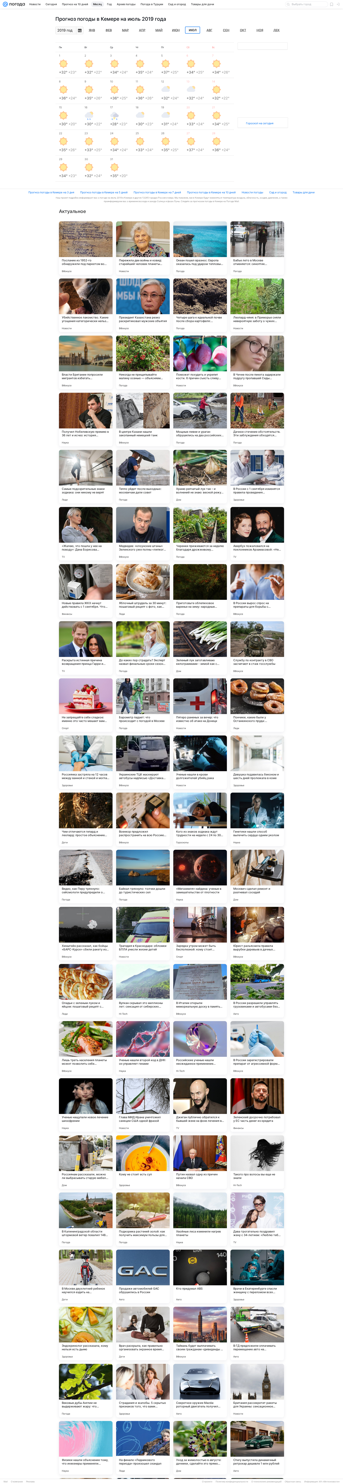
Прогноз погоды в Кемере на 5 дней (104, 192)
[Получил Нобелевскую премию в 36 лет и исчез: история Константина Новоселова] (86, 419)
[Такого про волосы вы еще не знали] (257, 1162)
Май (159, 30)
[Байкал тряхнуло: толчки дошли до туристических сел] (143, 876)
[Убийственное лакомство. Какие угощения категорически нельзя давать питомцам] (86, 305)
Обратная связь (293, 1481)
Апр (142, 30)
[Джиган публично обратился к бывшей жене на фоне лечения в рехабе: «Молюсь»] (200, 1105)
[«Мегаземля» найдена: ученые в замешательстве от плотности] (200, 876)
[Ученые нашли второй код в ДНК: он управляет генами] (143, 1048)
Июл (193, 30)
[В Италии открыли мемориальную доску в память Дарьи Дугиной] (200, 991)
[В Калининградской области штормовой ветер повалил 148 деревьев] (86, 1219)
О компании (17, 1481)
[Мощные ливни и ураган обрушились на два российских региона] (200, 419)
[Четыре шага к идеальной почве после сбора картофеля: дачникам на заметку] (200, 305)
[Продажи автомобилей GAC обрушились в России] (143, 1276)
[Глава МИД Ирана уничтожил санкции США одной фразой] (143, 1105)
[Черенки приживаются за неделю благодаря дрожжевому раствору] (200, 534)
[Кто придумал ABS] (200, 1276)
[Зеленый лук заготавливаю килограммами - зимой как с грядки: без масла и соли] (200, 648)
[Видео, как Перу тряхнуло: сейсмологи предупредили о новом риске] (86, 876)
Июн (176, 30)
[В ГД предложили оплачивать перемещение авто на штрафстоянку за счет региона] (257, 1333)
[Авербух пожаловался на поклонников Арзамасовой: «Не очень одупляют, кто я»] (257, 534)
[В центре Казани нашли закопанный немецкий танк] (143, 419)
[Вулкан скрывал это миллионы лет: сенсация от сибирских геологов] (143, 991)
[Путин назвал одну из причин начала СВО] (200, 1162)
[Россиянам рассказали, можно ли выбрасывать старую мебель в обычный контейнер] (86, 1162)
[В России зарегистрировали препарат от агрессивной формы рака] (257, 1048)
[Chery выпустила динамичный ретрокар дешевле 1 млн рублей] (257, 1448)
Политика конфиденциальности (232, 1481)
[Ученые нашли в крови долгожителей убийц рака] (200, 762)
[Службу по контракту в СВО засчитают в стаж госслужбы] (257, 648)
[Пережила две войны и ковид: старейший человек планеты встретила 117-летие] (143, 248)
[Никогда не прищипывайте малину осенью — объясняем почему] (143, 362)
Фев (109, 30)
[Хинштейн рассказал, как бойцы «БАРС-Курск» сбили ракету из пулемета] (86, 933)
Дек (277, 30)
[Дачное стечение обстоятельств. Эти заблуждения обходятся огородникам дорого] (257, 419)
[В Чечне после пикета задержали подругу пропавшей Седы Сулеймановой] (257, 362)
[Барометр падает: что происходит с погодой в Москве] (143, 705)
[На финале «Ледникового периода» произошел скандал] (143, 1448)
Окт (243, 30)
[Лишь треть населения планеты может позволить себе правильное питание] (86, 1048)
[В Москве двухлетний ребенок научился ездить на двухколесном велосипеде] (86, 1276)
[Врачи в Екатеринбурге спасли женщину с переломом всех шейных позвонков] (257, 1276)
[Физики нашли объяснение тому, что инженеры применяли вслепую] (86, 1448)
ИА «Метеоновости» (329, 1481)
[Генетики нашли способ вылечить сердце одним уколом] (257, 819)
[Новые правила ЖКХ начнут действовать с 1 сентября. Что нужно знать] (86, 591)
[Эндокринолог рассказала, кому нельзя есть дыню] (86, 1333)
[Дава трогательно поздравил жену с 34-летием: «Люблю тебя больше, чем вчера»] (257, 1219)
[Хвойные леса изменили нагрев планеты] (200, 1219)
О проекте (207, 1481)
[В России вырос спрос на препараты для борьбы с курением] (257, 591)
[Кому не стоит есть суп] (143, 1162)
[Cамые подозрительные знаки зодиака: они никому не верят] (86, 476)
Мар (125, 30)
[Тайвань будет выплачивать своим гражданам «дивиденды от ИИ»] (200, 1333)
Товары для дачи (304, 192)
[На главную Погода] (16, 4)
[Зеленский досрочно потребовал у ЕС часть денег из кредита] (257, 1105)
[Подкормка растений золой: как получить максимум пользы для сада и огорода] (143, 1219)
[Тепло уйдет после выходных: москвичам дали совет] (143, 476)
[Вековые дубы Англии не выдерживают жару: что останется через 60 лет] (86, 1390)
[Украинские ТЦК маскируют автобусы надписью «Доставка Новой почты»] (143, 762)
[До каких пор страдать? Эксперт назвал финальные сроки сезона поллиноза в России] (143, 648)
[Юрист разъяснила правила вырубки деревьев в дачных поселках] (257, 933)
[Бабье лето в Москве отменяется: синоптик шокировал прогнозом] (257, 248)
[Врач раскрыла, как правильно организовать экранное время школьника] (143, 1333)
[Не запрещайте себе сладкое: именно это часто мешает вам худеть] (86, 705)
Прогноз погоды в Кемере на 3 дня (51, 192)
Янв (92, 30)
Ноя (260, 30)
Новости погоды (252, 192)
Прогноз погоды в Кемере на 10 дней (211, 192)
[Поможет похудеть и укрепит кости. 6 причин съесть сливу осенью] (200, 362)
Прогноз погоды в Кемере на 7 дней (157, 192)
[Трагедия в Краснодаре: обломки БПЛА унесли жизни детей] (143, 933)
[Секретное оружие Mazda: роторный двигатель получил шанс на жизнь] (200, 1390)
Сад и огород (278, 192)
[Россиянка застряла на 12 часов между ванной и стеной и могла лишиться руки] (86, 762)
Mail (6, 1481)
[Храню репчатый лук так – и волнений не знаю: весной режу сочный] (200, 476)
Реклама (30, 1481)
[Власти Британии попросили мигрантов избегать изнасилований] (86, 362)
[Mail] (5, 4)
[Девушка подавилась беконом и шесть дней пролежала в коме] (257, 762)
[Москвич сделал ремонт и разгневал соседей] (257, 876)
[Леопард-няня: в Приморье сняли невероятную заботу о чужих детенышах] (257, 305)
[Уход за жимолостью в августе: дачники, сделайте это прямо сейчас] (200, 1448)
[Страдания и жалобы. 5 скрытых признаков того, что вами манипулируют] (143, 1390)
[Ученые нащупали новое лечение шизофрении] (86, 1105)
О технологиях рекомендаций (266, 1481)
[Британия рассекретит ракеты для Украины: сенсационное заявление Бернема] (257, 1390)
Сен (226, 30)
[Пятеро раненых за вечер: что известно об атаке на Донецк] (200, 705)
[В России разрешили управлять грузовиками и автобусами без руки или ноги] (257, 991)
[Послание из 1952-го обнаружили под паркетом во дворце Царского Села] (86, 248)
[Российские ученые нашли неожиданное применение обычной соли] (200, 1048)
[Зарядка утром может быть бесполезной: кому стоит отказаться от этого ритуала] (200, 933)
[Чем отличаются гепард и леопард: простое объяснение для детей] (86, 819)
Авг (209, 30)
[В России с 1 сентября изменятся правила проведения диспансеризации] (257, 476)
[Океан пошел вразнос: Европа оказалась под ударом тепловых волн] (200, 248)
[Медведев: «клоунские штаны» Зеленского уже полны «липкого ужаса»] (143, 534)
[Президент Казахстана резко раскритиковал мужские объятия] (143, 305)
